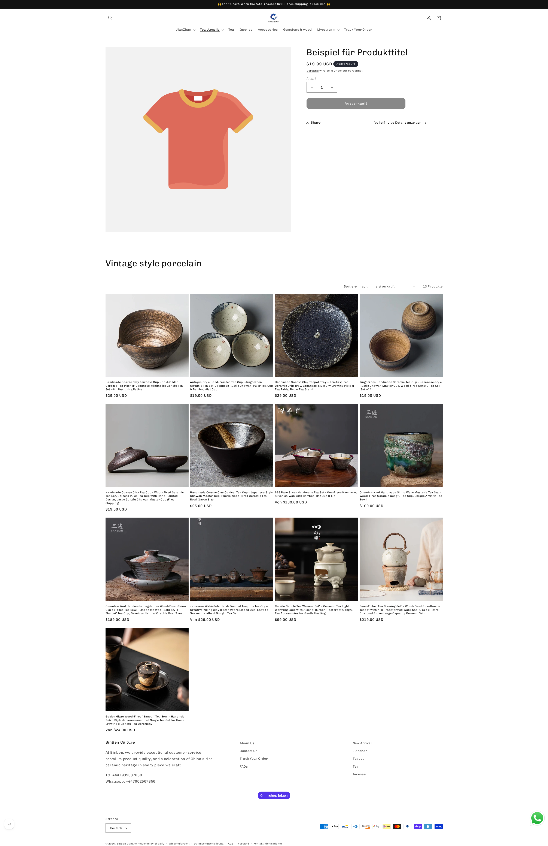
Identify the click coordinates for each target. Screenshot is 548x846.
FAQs (244, 766)
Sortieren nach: (356, 286)
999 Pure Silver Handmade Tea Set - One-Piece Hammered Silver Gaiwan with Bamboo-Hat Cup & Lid (316, 494)
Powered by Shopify (151, 843)
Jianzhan (360, 751)
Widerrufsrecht (179, 843)
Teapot (358, 759)
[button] (110, 18)
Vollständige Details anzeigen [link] (397, 122)
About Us (247, 743)
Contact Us (248, 751)
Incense (359, 774)
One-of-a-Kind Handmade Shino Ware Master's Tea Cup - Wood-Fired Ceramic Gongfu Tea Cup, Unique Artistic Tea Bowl (401, 496)
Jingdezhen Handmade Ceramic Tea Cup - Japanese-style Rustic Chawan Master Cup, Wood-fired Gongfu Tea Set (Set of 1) (401, 386)
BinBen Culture (126, 843)
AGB (231, 843)
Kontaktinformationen (268, 843)
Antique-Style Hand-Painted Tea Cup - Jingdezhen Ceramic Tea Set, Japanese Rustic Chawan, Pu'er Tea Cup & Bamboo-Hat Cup (231, 386)
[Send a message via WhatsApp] (537, 818)
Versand (313, 70)
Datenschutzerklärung (209, 843)
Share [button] (315, 122)
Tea (356, 766)
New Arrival (362, 743)
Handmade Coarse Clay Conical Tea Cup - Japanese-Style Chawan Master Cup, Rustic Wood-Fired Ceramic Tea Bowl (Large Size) (231, 496)
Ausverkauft (356, 103)
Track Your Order (254, 759)
